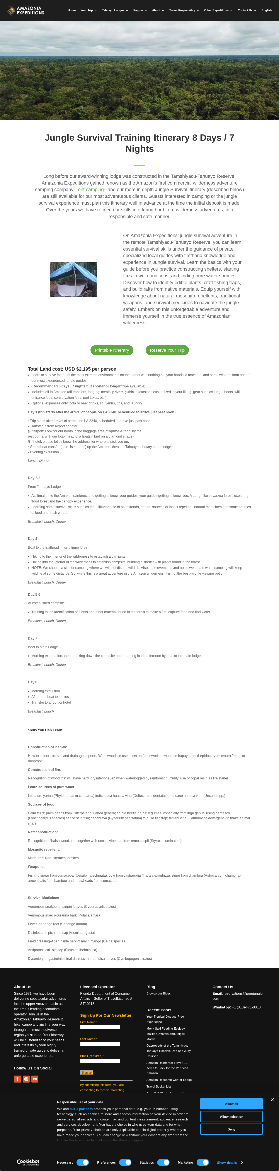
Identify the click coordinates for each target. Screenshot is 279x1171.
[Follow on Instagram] (26, 1079)
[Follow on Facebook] (17, 1079)
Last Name (88, 1038)
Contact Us (245, 10)
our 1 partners (81, 1109)
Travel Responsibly (182, 10)
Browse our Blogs (158, 993)
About (156, 10)
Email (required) (92, 1055)
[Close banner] (272, 1099)
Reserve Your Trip (167, 350)
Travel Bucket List (158, 1086)
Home (72, 10)
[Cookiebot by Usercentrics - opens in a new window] (28, 1162)
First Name (88, 1022)
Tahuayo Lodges (113, 10)
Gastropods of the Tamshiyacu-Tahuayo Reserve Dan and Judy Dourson (168, 1051)
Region (138, 10)
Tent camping (90, 189)
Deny (231, 1129)
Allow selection (231, 1116)
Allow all (231, 1104)
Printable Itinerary (112, 350)
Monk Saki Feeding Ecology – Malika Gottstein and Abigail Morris (166, 1034)
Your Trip (86, 10)
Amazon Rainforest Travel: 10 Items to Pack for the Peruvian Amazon (167, 1068)
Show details (227, 1162)
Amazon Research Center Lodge (169, 1079)
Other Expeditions (216, 10)
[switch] (125, 1162)
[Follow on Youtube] (34, 1079)
